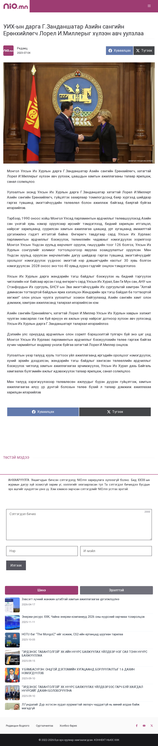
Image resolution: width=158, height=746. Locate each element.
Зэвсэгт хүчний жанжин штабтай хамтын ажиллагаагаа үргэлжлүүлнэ (70, 599)
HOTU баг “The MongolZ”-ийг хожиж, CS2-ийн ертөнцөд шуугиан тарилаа (72, 634)
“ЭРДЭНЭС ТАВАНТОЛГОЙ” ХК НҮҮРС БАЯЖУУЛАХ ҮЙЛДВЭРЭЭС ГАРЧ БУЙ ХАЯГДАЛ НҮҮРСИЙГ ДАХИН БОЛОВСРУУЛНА (82, 689)
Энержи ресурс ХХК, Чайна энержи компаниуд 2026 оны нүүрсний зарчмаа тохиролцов (83, 617)
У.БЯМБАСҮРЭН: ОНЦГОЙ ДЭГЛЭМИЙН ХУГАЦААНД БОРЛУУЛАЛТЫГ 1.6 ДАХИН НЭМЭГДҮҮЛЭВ (78, 671)
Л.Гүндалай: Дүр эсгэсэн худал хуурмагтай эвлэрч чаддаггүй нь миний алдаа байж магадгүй (80, 706)
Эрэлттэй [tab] (116, 590)
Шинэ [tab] (41, 590)
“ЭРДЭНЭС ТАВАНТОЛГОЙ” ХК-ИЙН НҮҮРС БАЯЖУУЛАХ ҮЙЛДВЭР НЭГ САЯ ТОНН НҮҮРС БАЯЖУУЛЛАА (84, 653)
